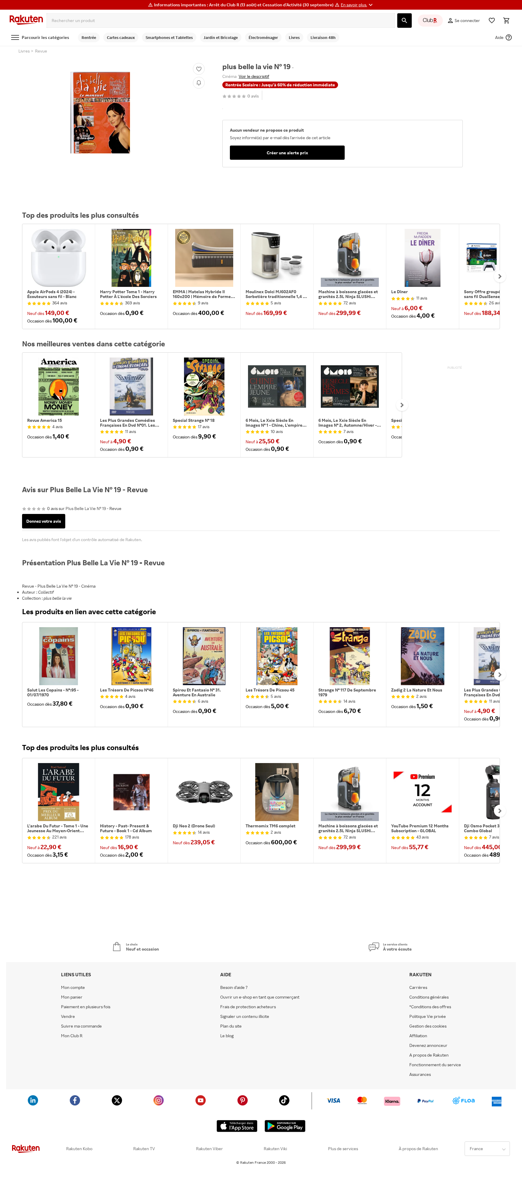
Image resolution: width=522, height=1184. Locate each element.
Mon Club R (71, 1035)
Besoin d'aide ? (234, 987)
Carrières (418, 987)
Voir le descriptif (254, 76)
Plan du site (231, 1026)
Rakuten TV (144, 1149)
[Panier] (506, 20)
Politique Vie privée (427, 1016)
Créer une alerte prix (287, 152)
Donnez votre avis (43, 521)
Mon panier (71, 997)
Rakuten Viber (209, 1149)
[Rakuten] (26, 20)
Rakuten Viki (275, 1149)
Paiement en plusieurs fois (85, 1006)
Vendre (68, 1016)
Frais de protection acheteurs (248, 1006)
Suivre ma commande (81, 1026)
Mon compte (73, 987)
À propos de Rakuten (418, 1149)
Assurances (420, 1074)
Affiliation (418, 1035)
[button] (357, 4)
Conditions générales (429, 997)
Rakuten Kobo (79, 1149)
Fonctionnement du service (435, 1064)
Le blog (227, 1035)
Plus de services (343, 1149)
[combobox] (221, 20)
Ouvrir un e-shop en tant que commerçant (259, 997)
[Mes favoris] (492, 20)
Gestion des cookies (427, 1026)
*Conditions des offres (430, 1006)
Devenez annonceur (428, 1045)
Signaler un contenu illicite (244, 1016)
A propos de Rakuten (429, 1055)
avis (253, 96)
